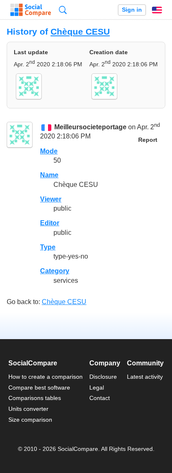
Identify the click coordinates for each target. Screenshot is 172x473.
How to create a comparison (45, 376)
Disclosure (103, 376)
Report (147, 140)
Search (63, 10)
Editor (49, 222)
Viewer (50, 199)
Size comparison (30, 419)
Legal (96, 387)
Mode (49, 151)
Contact (99, 398)
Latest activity (145, 376)
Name (49, 175)
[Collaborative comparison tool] (31, 10)
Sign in (132, 10)
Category (54, 270)
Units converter (28, 408)
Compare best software (39, 387)
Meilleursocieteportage (90, 127)
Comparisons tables (34, 398)
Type (48, 247)
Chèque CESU (80, 31)
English (157, 10)
